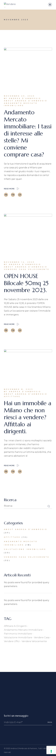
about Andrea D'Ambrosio (25, 101)
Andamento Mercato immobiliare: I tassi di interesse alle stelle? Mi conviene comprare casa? (28, 133)
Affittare (12, 396)
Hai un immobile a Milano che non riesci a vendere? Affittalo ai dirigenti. (27, 417)
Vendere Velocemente (34, 641)
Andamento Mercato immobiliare (23, 630)
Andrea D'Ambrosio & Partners (23, 748)
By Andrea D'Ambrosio (22, 98)
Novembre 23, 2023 (19, 96)
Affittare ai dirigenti (15, 626)
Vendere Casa (41, 637)
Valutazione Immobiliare (25, 549)
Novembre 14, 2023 (19, 262)
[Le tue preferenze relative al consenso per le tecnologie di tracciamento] (51, 751)
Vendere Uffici (12, 641)
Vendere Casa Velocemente (26, 269)
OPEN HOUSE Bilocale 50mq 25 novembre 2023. (26, 283)
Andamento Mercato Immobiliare (21, 104)
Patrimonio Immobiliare (18, 633)
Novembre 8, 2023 (18, 389)
